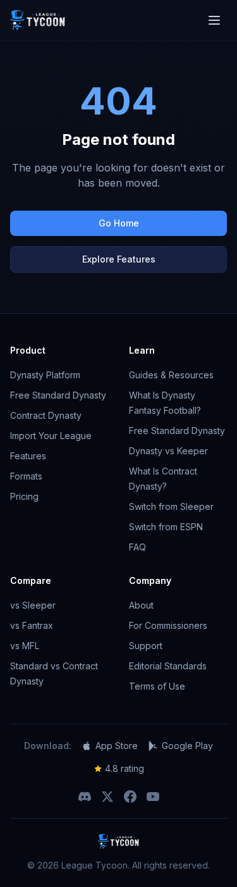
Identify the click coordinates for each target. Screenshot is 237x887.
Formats (26, 476)
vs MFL (24, 645)
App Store (116, 745)
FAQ (137, 547)
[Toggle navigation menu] (214, 20)
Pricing (24, 496)
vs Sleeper (33, 605)
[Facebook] (130, 796)
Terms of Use (157, 686)
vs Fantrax (31, 625)
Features (28, 455)
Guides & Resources (171, 374)
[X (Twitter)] (107, 796)
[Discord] (84, 796)
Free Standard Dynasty (58, 395)
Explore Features (118, 259)
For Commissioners (168, 625)
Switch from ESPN (166, 526)
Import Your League (51, 435)
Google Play (187, 745)
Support (145, 645)
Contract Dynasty (46, 415)
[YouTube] (153, 796)
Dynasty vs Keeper (168, 450)
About (141, 605)
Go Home (119, 223)
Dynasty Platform (45, 374)
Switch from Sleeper (171, 506)
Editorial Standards (168, 666)
